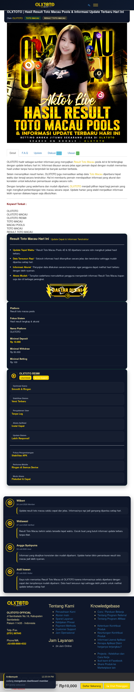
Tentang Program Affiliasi (111, 618)
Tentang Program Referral (112, 615)
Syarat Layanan (64, 618)
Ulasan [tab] (73, 153)
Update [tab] (38, 153)
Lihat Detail (25, 377)
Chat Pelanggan (118, 686)
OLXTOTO (17, 18)
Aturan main (62, 615)
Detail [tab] (13, 153)
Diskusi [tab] (54, 153)
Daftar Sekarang (92, 686)
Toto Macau (96, 174)
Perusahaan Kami (65, 611)
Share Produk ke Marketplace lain (107, 665)
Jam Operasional (65, 632)
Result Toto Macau (84, 162)
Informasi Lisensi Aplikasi (111, 639)
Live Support (41, 377)
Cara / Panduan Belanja (111, 611)
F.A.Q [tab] (25, 153)
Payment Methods (66, 625)
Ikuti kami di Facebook (110, 660)
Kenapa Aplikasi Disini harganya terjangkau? (110, 644)
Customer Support (66, 629)
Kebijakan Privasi (65, 622)
